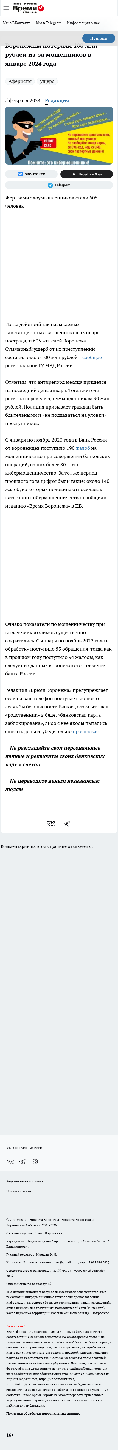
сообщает (93, 357)
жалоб (83, 448)
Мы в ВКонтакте (17, 22)
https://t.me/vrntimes (21, 1379)
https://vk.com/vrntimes (56, 1379)
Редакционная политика (24, 1181)
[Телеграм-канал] (59, 185)
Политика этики (18, 1191)
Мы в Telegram (49, 22)
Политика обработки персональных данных (43, 1413)
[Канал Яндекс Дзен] (86, 174)
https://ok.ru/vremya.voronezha (29, 1384)
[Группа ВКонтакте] (31, 174)
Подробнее (100, 1313)
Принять (98, 38)
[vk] (51, 823)
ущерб (47, 81)
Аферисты (20, 81)
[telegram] (68, 823)
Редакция (57, 100)
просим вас (86, 731)
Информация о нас (83, 22)
